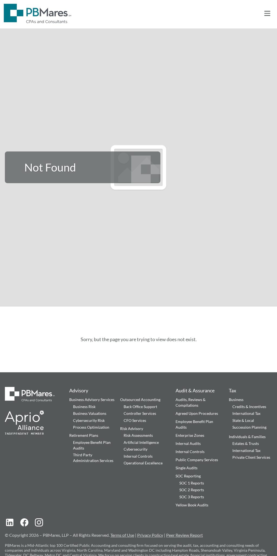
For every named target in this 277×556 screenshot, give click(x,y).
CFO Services (135, 420)
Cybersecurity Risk (89, 420)
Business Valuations (89, 413)
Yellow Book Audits (192, 505)
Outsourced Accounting (140, 399)
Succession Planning (249, 427)
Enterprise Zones (190, 435)
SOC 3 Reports (191, 496)
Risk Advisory (131, 428)
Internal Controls (138, 456)
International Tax (246, 413)
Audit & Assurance (195, 390)
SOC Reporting (188, 476)
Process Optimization (91, 427)
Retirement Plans (83, 435)
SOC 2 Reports (191, 489)
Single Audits (186, 468)
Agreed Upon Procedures (197, 413)
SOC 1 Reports (191, 483)
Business (236, 399)
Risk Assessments (138, 435)
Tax (232, 390)
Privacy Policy (150, 535)
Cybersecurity (135, 449)
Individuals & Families (247, 436)
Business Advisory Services (91, 399)
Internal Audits (188, 443)
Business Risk (84, 406)
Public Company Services (197, 459)
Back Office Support (140, 406)
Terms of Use (122, 535)
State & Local (243, 420)
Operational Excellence (143, 463)
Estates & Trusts (245, 443)
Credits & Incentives (249, 406)
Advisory (78, 390)
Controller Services (140, 413)
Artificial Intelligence (141, 442)
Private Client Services (251, 457)
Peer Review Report (184, 535)
